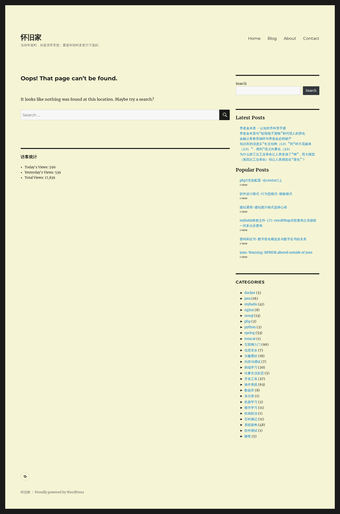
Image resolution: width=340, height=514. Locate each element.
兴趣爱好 (250, 356)
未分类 (249, 396)
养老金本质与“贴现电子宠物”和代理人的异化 (272, 133)
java (247, 298)
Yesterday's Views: (40, 172)
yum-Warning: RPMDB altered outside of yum (276, 252)
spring (249, 333)
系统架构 (250, 425)
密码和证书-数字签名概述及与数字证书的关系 (273, 239)
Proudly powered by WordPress (59, 492)
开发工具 (250, 379)
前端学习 (250, 367)
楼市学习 (250, 408)
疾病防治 (250, 413)
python (250, 327)
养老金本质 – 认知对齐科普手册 (263, 128)
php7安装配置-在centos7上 (261, 180)
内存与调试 (252, 362)
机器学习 (250, 402)
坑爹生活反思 (254, 373)
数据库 (249, 390)
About (290, 38)
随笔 (247, 436)
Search (241, 84)
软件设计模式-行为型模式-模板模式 (266, 194)
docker (249, 293)
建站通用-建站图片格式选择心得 (263, 207)
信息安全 (250, 350)
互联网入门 (252, 344)
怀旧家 (31, 37)
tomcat (250, 339)
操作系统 (250, 384)
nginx (249, 310)
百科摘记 (250, 419)
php (247, 321)
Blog (272, 38)
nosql (248, 316)
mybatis (250, 304)
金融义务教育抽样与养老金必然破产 (265, 139)
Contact (311, 38)
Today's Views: (37, 167)
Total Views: (35, 178)
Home (254, 38)
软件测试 (250, 430)
